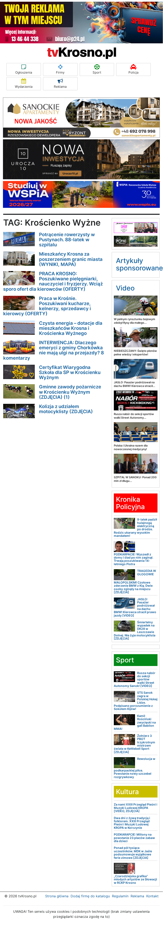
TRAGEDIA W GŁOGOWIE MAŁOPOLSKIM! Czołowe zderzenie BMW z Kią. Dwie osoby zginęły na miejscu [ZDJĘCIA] (135, 581)
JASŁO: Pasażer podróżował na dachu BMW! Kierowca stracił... (134, 384)
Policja (133, 72)
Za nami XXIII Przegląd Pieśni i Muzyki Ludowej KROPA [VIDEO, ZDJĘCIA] (135, 808)
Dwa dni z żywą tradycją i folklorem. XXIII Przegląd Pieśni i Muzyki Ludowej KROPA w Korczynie (132, 822)
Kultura (127, 792)
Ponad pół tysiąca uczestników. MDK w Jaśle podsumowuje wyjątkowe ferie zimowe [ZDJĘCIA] (133, 852)
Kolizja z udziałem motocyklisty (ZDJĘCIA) (66, 409)
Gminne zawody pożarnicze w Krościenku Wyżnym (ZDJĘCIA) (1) (70, 392)
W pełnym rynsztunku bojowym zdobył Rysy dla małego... (134, 320)
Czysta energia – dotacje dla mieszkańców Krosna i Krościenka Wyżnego (70, 328)
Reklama (60, 87)
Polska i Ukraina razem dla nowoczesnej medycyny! (131, 447)
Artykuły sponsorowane (139, 264)
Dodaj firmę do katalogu (90, 896)
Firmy (60, 72)
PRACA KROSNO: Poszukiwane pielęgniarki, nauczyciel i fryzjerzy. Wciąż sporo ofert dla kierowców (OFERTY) (53, 281)
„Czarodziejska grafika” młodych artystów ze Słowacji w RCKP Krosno (135, 879)
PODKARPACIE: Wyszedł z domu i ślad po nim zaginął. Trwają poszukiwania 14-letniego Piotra (133, 559)
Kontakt (152, 896)
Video (125, 288)
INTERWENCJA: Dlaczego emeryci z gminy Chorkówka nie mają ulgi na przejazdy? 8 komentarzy (53, 350)
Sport (97, 72)
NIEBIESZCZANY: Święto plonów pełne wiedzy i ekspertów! (135, 352)
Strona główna (56, 896)
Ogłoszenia (23, 72)
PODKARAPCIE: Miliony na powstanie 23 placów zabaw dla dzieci (134, 838)
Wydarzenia (23, 87)
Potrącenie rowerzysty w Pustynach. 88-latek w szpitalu (67, 239)
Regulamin (120, 896)
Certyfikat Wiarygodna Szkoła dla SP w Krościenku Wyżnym (69, 372)
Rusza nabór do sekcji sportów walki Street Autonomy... (134, 415)
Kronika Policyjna (130, 503)
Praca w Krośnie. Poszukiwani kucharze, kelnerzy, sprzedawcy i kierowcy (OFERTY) (47, 306)
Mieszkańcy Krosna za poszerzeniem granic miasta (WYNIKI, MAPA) (71, 259)
